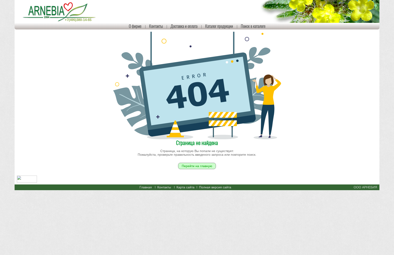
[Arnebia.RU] (60, 11)
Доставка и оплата (184, 26)
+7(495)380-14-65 (78, 20)
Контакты (156, 26)
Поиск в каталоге (253, 26)
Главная (146, 187)
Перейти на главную (197, 166)
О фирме (135, 26)
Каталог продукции (219, 26)
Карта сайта (185, 187)
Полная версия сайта (215, 187)
